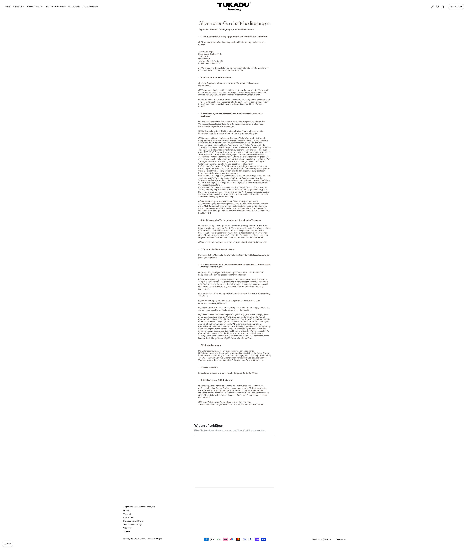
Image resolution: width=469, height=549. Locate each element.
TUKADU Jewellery (137, 539)
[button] (437, 6)
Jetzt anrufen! (90, 6)
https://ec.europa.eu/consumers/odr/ (214, 390)
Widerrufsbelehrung (132, 524)
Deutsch (339, 539)
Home (7, 6)
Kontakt (126, 510)
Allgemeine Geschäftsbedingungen (139, 506)
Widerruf (127, 528)
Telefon (126, 531)
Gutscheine (74, 6)
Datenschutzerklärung (133, 521)
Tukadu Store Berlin (55, 6)
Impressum (128, 517)
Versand (127, 514)
